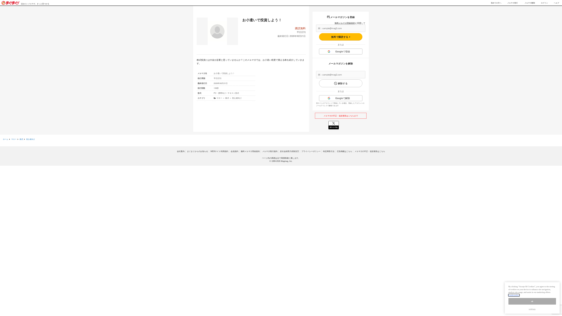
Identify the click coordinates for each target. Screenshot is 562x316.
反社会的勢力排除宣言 (289, 151)
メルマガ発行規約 (269, 151)
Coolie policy (513, 295)
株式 (21, 139)
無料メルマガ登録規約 (345, 23)
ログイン (544, 2)
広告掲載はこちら (344, 151)
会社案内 (181, 151)
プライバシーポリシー (311, 151)
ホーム (5, 139)
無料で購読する (340, 36)
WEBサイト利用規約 (219, 151)
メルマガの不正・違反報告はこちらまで (341, 115)
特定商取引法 (328, 151)
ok (532, 301)
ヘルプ (556, 2)
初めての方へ (496, 2)
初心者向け (30, 139)
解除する (343, 83)
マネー (14, 139)
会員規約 (234, 151)
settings (532, 309)
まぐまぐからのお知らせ (197, 151)
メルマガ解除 (530, 2)
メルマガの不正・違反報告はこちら (370, 151)
